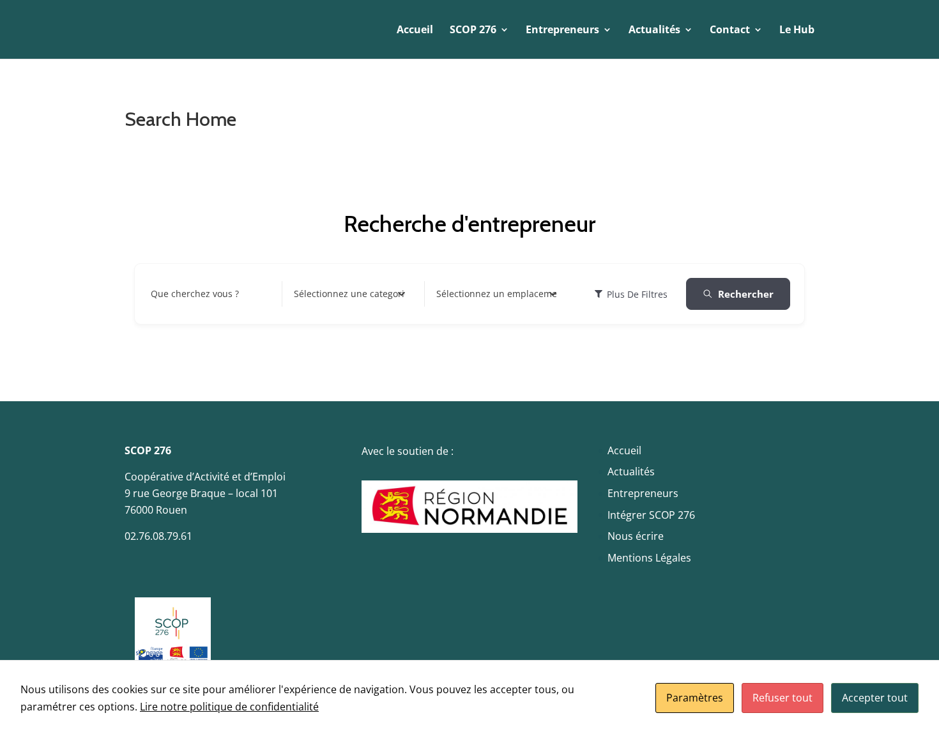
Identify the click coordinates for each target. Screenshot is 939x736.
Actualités (631, 471)
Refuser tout (782, 698)
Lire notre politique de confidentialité (229, 707)
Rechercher (746, 294)
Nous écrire (635, 536)
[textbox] (350, 293)
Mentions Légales (649, 558)
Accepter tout (875, 698)
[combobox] (350, 294)
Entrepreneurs (642, 493)
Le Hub (796, 30)
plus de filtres (637, 294)
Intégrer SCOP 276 (651, 515)
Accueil (415, 30)
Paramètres (694, 698)
